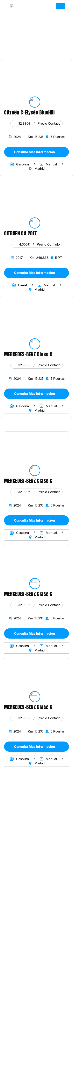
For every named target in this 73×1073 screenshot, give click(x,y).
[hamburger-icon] (60, 6)
